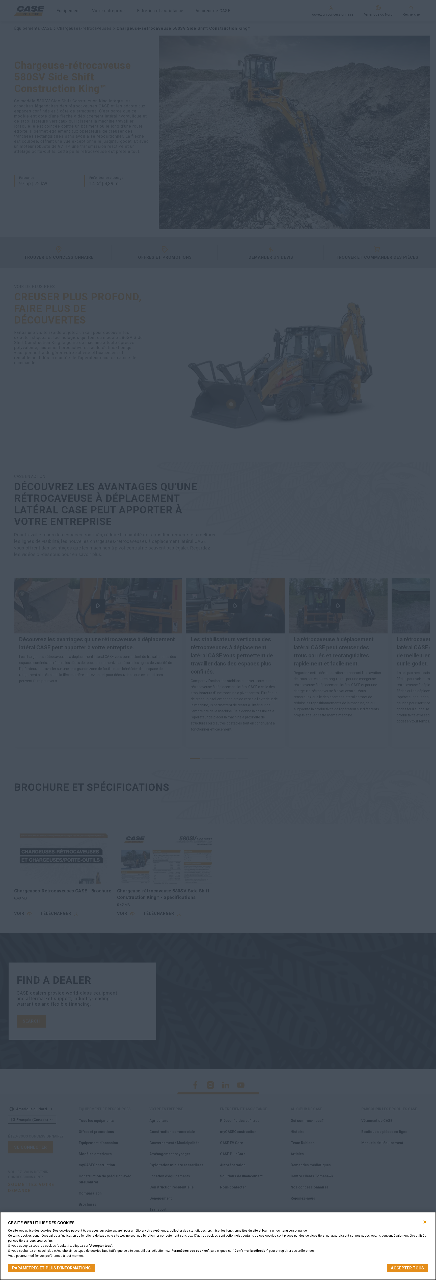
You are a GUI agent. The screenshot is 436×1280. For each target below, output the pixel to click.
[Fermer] (425, 1222)
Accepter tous (407, 1268)
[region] (218, 1246)
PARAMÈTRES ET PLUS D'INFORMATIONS (51, 1268)
